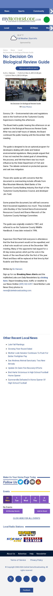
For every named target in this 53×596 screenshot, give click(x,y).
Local (6, 28)
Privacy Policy (36, 560)
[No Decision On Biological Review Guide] (25, 100)
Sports (21, 11)
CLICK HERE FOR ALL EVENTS (26, 518)
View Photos (27, 107)
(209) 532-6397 (26, 284)
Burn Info (33, 38)
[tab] (7, 499)
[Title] (42, 579)
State (19, 28)
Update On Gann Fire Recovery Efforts (25, 368)
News (6, 11)
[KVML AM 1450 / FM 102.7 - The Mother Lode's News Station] (27, 532)
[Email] (34, 579)
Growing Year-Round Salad (20, 349)
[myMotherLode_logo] (21, 19)
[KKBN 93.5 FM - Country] (33, 539)
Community (38, 11)
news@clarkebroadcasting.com (17, 290)
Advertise (22, 554)
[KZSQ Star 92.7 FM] (13, 539)
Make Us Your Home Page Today (19, 477)
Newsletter (41, 554)
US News (34, 28)
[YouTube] (26, 579)
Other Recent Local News (20, 338)
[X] (10, 579)
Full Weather (22, 38)
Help (32, 554)
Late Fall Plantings (16, 344)
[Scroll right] (51, 11)
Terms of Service (18, 560)
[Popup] (47, 20)
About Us (11, 554)
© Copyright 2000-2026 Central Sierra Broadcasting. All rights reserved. (26, 568)
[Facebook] (18, 579)
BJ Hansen (17, 269)
